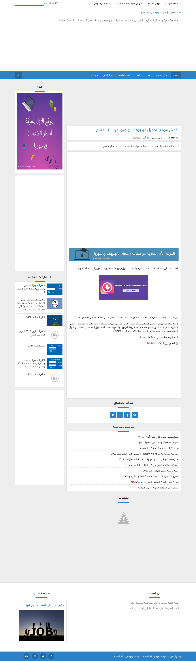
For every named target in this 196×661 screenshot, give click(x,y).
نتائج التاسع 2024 (36, 374)
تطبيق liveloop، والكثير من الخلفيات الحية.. (158, 442)
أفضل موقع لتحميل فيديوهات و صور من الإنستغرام (137, 129)
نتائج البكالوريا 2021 (35, 316)
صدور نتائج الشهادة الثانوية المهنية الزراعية (158, 487)
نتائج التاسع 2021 (36, 345)
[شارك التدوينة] (120, 415)
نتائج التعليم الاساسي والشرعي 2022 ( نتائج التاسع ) (31, 288)
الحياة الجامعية (124, 75)
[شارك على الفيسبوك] (127, 415)
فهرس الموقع (154, 3)
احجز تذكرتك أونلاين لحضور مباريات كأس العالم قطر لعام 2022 (149, 459)
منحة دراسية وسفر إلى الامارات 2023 (161, 470)
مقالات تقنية (161, 75)
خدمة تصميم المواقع (103, 3)
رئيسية (176, 75)
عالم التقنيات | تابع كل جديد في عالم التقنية (160, 12)
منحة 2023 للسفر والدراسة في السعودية (159, 447)
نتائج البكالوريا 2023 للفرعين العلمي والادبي (31, 332)
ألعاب (138, 75)
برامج (148, 75)
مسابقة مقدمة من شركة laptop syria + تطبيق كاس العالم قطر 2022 (145, 453)
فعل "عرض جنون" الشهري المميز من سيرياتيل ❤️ (155, 481)
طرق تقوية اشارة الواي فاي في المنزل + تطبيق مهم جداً (152, 464)
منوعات (94, 75)
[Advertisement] (71, 46)
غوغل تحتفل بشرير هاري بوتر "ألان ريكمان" (158, 436)
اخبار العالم (108, 75)
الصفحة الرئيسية (172, 3)
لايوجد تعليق (156, 137)
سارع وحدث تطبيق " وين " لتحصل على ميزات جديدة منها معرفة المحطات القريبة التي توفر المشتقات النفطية (31, 304)
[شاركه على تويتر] (135, 415)
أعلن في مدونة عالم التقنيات (130, 3)
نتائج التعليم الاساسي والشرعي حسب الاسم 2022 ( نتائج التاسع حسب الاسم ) (31, 363)
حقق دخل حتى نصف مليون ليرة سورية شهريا (37, 605)
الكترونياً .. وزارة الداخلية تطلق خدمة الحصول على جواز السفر (150, 476)
